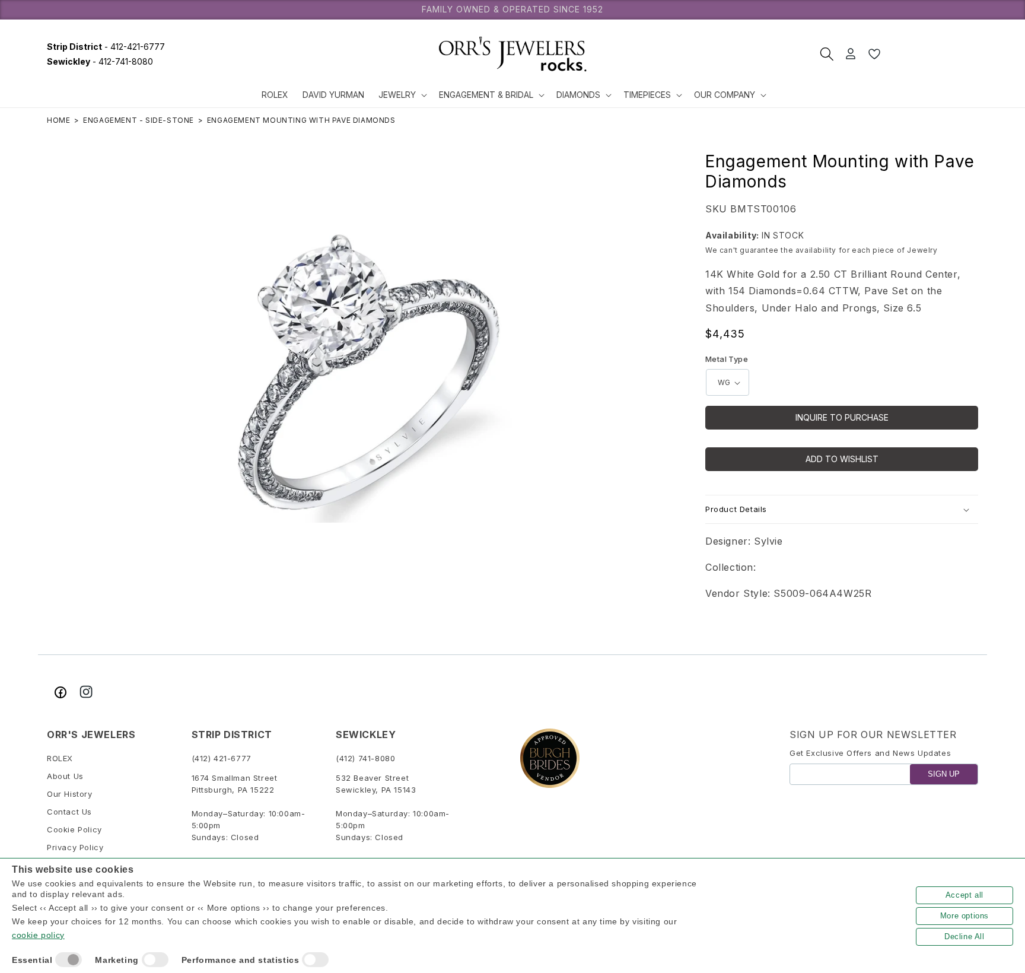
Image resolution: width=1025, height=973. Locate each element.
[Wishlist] (874, 54)
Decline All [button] (964, 936)
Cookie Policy (74, 830)
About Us (65, 776)
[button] (401, 94)
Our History (70, 794)
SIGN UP (944, 774)
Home (58, 120)
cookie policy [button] (38, 935)
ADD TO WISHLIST (842, 459)
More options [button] (964, 915)
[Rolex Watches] (933, 54)
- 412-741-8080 (100, 61)
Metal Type (726, 359)
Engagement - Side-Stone (138, 120)
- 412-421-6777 (106, 47)
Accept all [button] (964, 895)
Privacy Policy (75, 848)
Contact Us (69, 812)
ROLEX (60, 759)
